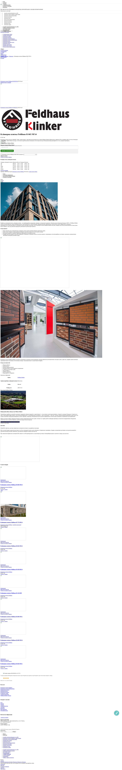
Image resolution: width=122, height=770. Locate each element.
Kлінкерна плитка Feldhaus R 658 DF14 (11, 569)
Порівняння (5, 756)
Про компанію (4, 709)
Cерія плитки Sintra (33, 171)
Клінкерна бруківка (5, 692)
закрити (2, 760)
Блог (2, 702)
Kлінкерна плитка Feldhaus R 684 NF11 (11, 616)
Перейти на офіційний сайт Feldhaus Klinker (10, 421)
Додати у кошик (4, 155)
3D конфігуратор (4, 710)
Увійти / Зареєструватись (8, 757)
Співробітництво (4, 706)
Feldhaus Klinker (21, 377)
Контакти (3, 708)
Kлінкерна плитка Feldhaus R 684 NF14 (11, 484)
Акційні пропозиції (17, 524)
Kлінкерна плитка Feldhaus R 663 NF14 (11, 546)
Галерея (2, 703)
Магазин (11, 56)
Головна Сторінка (4, 56)
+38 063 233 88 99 (4, 717)
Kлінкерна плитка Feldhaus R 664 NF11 (11, 663)
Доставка (3, 707)
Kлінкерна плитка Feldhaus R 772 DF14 (11, 522)
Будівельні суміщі (4, 693)
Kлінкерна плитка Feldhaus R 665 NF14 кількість (12, 154)
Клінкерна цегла (4, 691)
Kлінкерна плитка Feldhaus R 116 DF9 (11, 593)
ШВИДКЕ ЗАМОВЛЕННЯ (7, 150)
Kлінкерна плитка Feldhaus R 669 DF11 (9, 107)
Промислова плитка (5, 689)
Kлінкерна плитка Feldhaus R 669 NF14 (11, 640)
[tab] (40, 173)
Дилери (2, 704)
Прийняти (3, 764)
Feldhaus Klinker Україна (6, 695)
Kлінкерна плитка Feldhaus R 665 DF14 (9, 81)
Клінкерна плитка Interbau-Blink (7, 688)
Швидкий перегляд (5, 481)
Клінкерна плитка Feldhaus (18, 171)
